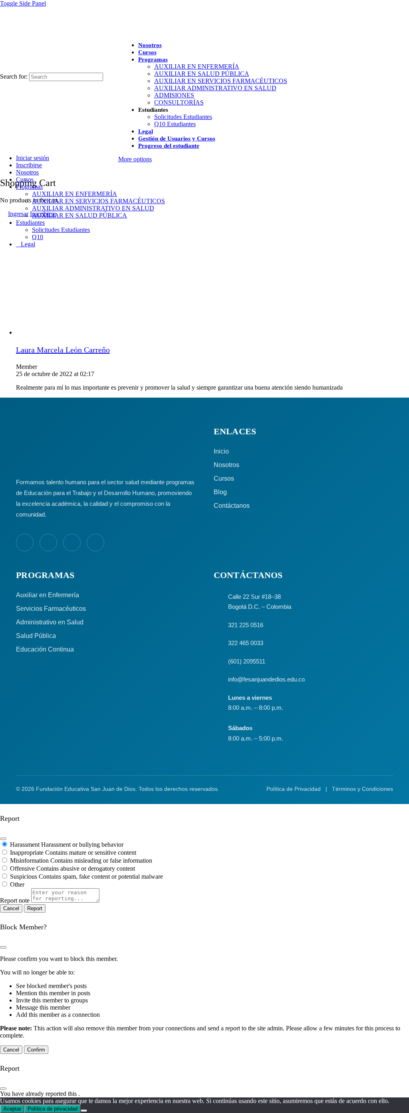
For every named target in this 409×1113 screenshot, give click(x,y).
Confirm (36, 1050)
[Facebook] (25, 542)
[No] (84, 1110)
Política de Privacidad (293, 789)
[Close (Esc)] (3, 839)
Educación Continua (45, 649)
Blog (220, 492)
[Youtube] (72, 542)
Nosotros (226, 464)
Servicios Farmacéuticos (51, 608)
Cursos (224, 478)
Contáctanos (232, 505)
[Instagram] (48, 542)
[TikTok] (95, 542)
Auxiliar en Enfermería (47, 595)
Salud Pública (36, 635)
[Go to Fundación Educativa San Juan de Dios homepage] (204, 21)
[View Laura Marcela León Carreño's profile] (32, 332)
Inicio (221, 451)
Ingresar (18, 213)
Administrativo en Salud (49, 622)
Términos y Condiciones (362, 789)
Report (34, 908)
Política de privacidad (52, 1109)
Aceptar (12, 1109)
